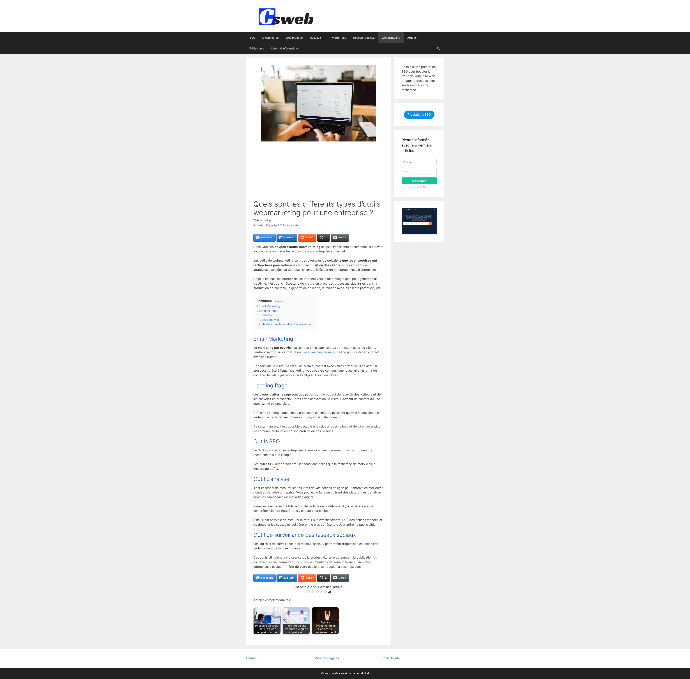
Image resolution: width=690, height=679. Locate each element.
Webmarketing (391, 37)
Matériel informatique (285, 48)
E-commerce (270, 37)
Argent (411, 37)
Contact (251, 658)
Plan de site (391, 658)
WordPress (339, 37)
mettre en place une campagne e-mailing (316, 352)
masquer (280, 301)
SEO (252, 37)
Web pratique (294, 37)
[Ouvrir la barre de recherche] (438, 48)
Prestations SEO (419, 114)
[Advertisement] (318, 173)
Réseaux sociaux (364, 37)
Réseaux (315, 37)
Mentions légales (326, 658)
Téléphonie (257, 48)
